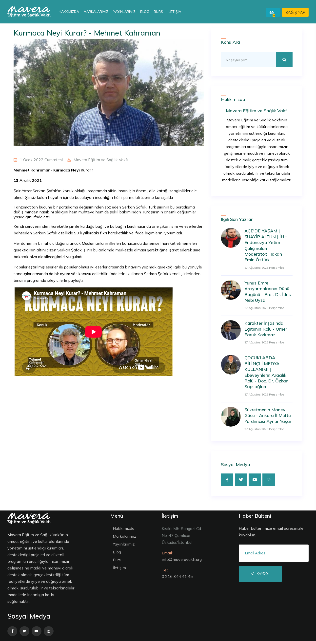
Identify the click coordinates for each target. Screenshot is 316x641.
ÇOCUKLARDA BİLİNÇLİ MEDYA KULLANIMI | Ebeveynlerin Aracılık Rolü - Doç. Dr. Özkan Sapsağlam (266, 372)
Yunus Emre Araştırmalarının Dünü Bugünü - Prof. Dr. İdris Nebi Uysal (267, 291)
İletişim (174, 11)
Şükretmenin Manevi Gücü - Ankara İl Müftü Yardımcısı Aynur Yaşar (267, 415)
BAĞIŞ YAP (295, 12)
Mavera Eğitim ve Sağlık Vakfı (100, 159)
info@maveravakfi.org (182, 559)
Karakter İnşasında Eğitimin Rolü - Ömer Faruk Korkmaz (265, 329)
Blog (144, 11)
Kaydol (263, 574)
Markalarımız (96, 11)
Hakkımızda (69, 11)
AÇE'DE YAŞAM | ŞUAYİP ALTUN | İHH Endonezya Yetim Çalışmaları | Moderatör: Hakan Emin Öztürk (266, 245)
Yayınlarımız (124, 11)
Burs (158, 11)
